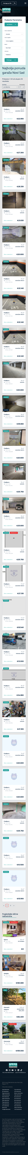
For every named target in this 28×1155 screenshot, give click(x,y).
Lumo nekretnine (18, 1109)
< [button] (3, 905)
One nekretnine (17, 1105)
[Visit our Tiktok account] (21, 1070)
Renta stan (4, 1107)
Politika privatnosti (8, 1072)
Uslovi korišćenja (20, 1072)
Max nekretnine (17, 1102)
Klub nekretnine (5, 1096)
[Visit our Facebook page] (7, 1070)
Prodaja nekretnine (6, 1109)
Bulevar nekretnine (18, 1093)
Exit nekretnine (17, 1100)
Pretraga (9, 60)
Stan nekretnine (5, 1100)
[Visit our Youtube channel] (12, 1070)
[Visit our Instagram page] (10, 1070)
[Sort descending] (23, 87)
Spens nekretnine (6, 1098)
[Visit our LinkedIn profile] (18, 1070)
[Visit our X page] (15, 1070)
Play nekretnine (5, 1102)
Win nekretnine (17, 1098)
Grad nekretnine (5, 1089)
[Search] (14, 3)
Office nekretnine (6, 1095)
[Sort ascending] (21, 87)
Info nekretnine (17, 1091)
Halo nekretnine (17, 1095)
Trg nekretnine (17, 1104)
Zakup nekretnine (18, 1107)
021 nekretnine (5, 1091)
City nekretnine (17, 1089)
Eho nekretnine (17, 1096)
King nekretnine (5, 1104)
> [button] (13, 905)
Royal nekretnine (5, 1093)
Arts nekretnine (5, 1105)
